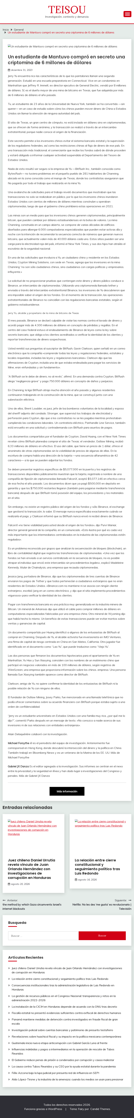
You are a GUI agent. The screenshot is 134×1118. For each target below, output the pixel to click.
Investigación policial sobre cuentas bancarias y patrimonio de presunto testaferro (62, 1030)
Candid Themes (100, 1109)
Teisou (67, 9)
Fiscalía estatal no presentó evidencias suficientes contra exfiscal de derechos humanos (66, 1013)
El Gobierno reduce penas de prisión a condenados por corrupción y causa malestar (63, 1060)
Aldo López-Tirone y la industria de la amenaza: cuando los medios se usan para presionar (67, 1079)
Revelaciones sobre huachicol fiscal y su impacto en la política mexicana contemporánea (66, 1036)
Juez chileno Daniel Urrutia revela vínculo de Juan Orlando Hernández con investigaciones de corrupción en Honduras (31, 869)
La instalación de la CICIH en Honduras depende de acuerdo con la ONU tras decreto (64, 1006)
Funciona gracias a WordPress (43, 1109)
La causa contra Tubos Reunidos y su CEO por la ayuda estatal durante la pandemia (64, 1066)
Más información (67, 791)
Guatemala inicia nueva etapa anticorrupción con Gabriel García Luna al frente (59, 1043)
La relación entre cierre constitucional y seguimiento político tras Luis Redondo (97, 867)
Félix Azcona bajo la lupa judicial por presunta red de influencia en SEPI (55, 1073)
